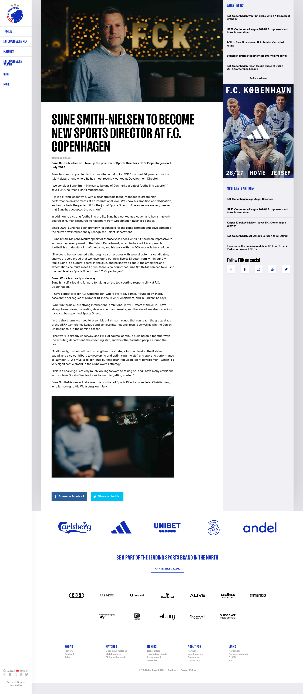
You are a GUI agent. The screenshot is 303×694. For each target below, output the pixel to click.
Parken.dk (234, 651)
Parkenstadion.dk (238, 654)
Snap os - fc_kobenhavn (9, 674)
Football (69, 654)
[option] (132, 51)
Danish (24, 671)
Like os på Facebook (4, 674)
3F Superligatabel (115, 657)
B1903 (232, 657)
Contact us (194, 660)
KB (230, 660)
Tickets (8, 31)
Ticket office (153, 651)
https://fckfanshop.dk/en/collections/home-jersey (256, 88)
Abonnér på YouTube (21, 674)
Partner (192, 651)
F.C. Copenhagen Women (13, 62)
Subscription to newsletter (15, 684)
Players (69, 651)
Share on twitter (109, 496)
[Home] (15, 15)
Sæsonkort (153, 660)
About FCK (194, 646)
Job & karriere (195, 654)
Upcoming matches (116, 651)
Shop (6, 74)
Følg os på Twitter (26, 674)
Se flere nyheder (258, 78)
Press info (193, 657)
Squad (69, 646)
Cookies (172, 670)
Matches (9, 51)
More (6, 84)
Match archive (113, 654)
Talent (68, 657)
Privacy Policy (188, 670)
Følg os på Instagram (15, 674)
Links (232, 646)
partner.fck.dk (167, 568)
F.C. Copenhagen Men (15, 41)
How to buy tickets (157, 654)
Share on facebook (72, 496)
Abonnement (154, 657)
